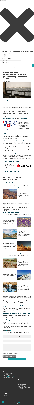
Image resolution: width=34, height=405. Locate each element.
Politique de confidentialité (5, 62)
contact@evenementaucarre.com (9, 376)
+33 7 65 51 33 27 (8, 375)
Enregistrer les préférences (17, 60)
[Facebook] (17, 403)
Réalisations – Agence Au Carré (21, 384)
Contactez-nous (7, 327)
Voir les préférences (9, 60)
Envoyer (17, 359)
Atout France (18, 118)
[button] (17, 25)
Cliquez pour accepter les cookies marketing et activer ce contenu (9, 356)
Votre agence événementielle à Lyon (22, 383)
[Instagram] (15, 403)
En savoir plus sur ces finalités (5, 59)
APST (7, 155)
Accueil (4, 67)
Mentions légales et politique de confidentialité (24, 387)
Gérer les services (3, 57)
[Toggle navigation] (33, 65)
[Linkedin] (16, 403)
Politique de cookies (4, 61)
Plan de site (19, 389)
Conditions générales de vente (21, 386)
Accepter (1, 60)
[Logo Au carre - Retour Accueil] (2, 65)
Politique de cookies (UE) (20, 388)
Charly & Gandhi (18, 402)
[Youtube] (18, 403)
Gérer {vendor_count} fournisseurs (6, 58)
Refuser (5, 60)
